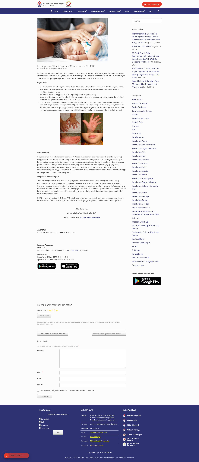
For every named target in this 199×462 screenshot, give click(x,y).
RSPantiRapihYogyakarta (44, 324)
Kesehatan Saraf (139, 192)
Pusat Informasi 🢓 (115, 11)
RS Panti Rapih (73, 250)
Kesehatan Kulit (139, 167)
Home (56, 11)
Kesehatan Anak (60, 322)
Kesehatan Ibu (138, 156)
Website (40, 384)
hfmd (97, 322)
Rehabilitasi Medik (140, 257)
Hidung (135, 126)
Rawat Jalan (137, 254)
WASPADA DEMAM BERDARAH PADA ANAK (53, 334)
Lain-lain (136, 218)
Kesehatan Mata (139, 174)
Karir (151, 11)
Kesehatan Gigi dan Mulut (144, 148)
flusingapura (76, 322)
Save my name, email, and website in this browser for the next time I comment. (67, 391)
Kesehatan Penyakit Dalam (144, 182)
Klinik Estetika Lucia (141, 207)
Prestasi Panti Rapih (141, 242)
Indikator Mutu (67, 11)
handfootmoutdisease (88, 322)
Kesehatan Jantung (140, 159)
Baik (42, 422)
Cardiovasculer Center (142, 111)
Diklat (127, 11)
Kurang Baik (45, 428)
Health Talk (137, 122)
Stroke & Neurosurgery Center (145, 261)
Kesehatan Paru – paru (142, 178)
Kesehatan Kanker (140, 163)
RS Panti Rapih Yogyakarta (90, 217)
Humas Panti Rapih (60, 69)
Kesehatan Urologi (140, 203)
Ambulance (137, 99)
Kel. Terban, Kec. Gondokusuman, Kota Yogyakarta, (94, 457)
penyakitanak (116, 322)
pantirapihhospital (96, 445)
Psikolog (136, 250)
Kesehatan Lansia (140, 171)
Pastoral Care (138, 239)
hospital (101, 322)
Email (39, 378)
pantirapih (108, 322)
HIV (133, 129)
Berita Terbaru (139, 107)
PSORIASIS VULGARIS (141, 46)
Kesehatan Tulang (140, 200)
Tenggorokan (138, 265)
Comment (40, 351)
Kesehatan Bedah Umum (143, 144)
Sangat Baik (45, 419)
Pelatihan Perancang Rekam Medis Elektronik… (109, 334)
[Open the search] (158, 11)
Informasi (136, 133)
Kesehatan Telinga (140, 196)
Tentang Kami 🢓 (82, 11)
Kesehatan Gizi (138, 152)
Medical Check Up (140, 221)
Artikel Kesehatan (49, 322)
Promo (135, 246)
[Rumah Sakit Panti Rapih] (54, 4)
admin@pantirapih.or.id (98, 432)
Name (40, 372)
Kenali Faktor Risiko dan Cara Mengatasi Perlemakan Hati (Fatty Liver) (145, 84)
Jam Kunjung (138, 137)
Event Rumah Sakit (140, 118)
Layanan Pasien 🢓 (139, 11)
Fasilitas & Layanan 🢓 (98, 11)
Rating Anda (41, 310)
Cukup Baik (45, 425)
